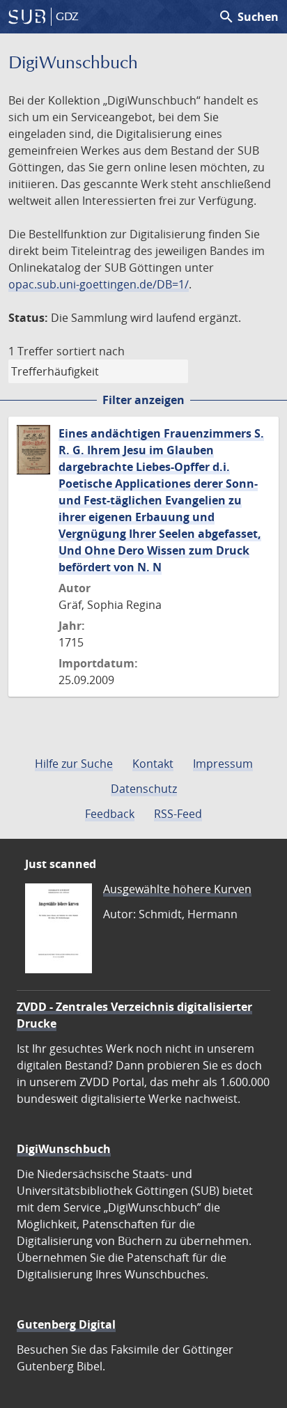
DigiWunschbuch (64, 1148)
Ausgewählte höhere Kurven (177, 889)
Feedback (109, 813)
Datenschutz (144, 788)
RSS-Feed (178, 813)
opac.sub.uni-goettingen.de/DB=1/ (98, 284)
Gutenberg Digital (66, 1324)
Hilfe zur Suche (74, 763)
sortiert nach (90, 351)
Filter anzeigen (143, 400)
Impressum (223, 763)
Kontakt (152, 763)
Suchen (248, 16)
